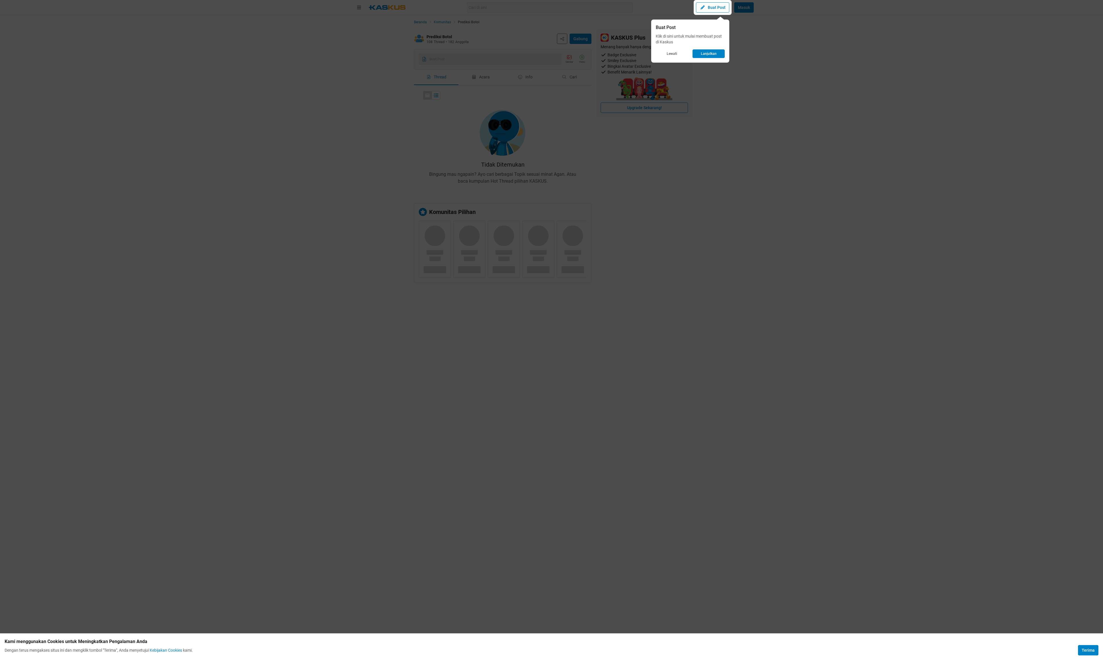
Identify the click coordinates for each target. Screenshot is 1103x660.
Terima (1088, 650)
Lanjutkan (709, 54)
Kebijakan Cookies (166, 650)
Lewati (672, 54)
